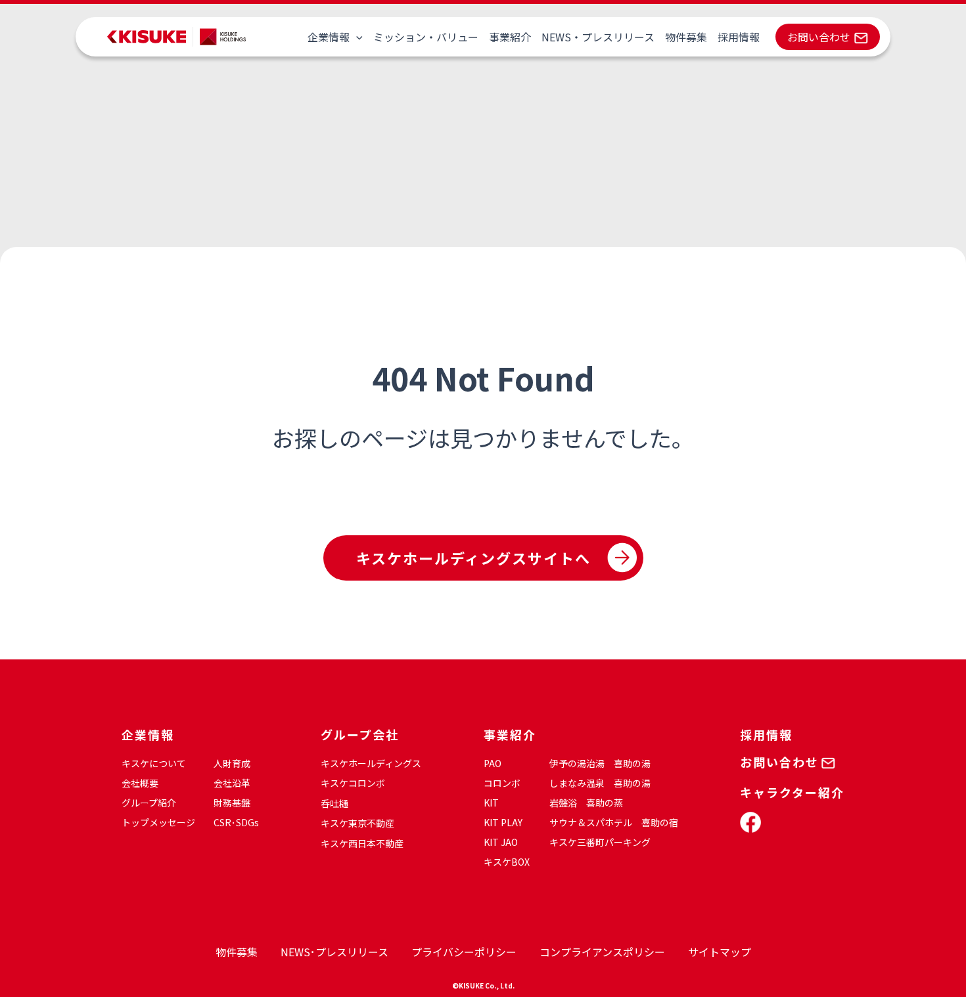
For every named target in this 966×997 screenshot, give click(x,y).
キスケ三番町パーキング (600, 842)
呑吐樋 (334, 803)
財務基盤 (232, 802)
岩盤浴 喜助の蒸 (586, 802)
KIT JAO (501, 842)
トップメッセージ (158, 822)
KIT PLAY (503, 822)
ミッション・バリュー (425, 37)
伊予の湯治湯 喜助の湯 (600, 763)
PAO (492, 763)
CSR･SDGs (236, 822)
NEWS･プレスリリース (334, 952)
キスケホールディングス (371, 763)
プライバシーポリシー (464, 952)
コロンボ (502, 782)
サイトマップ (719, 952)
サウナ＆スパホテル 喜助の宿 (613, 822)
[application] (356, 37)
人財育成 (232, 763)
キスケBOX (507, 861)
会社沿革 (232, 782)
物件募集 (686, 37)
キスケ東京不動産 (357, 823)
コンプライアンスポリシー (602, 952)
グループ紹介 (149, 802)
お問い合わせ (818, 37)
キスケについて (154, 763)
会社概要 (140, 782)
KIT (491, 802)
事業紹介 (510, 37)
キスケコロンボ (353, 782)
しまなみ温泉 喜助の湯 (600, 782)
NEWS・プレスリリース (598, 37)
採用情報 (739, 37)
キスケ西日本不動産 (362, 843)
